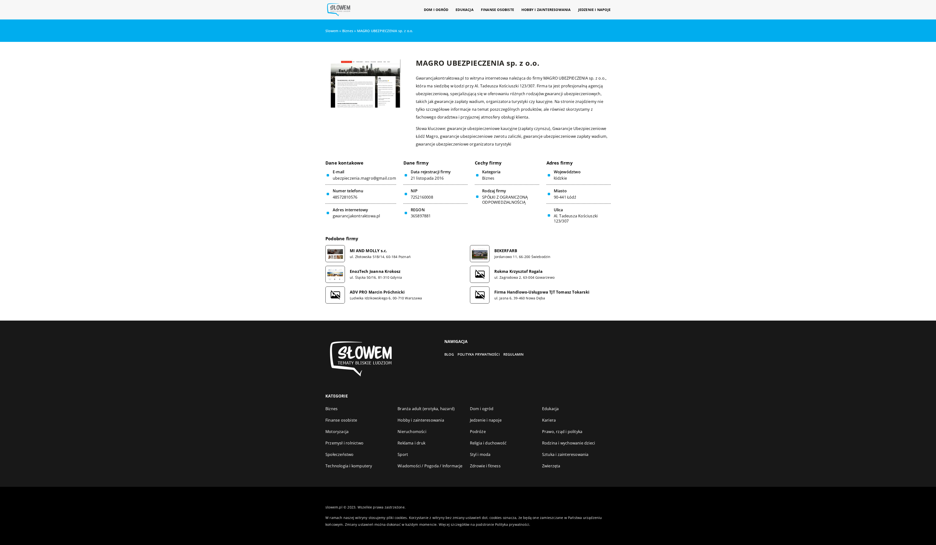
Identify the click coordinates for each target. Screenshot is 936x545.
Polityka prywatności (479, 354)
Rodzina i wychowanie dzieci (568, 443)
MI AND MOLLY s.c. (368, 250)
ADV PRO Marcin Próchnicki (377, 292)
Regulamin (513, 354)
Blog (449, 354)
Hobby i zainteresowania (546, 9)
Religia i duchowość (488, 443)
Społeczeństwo (339, 454)
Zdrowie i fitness (485, 466)
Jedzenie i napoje (594, 9)
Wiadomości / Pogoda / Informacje (430, 466)
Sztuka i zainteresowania (565, 454)
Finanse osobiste (497, 9)
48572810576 (345, 197)
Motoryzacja (337, 431)
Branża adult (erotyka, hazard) (426, 408)
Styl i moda (480, 454)
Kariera (549, 420)
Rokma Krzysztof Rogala (518, 271)
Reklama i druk (411, 443)
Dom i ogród (436, 9)
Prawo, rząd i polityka (562, 431)
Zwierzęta (551, 466)
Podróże (478, 431)
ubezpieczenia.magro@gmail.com (364, 178)
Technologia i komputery (348, 466)
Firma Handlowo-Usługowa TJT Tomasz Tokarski (542, 292)
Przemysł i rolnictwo (344, 443)
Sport (403, 454)
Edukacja (465, 9)
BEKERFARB (505, 250)
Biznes (488, 178)
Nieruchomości (412, 431)
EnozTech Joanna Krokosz (375, 271)
